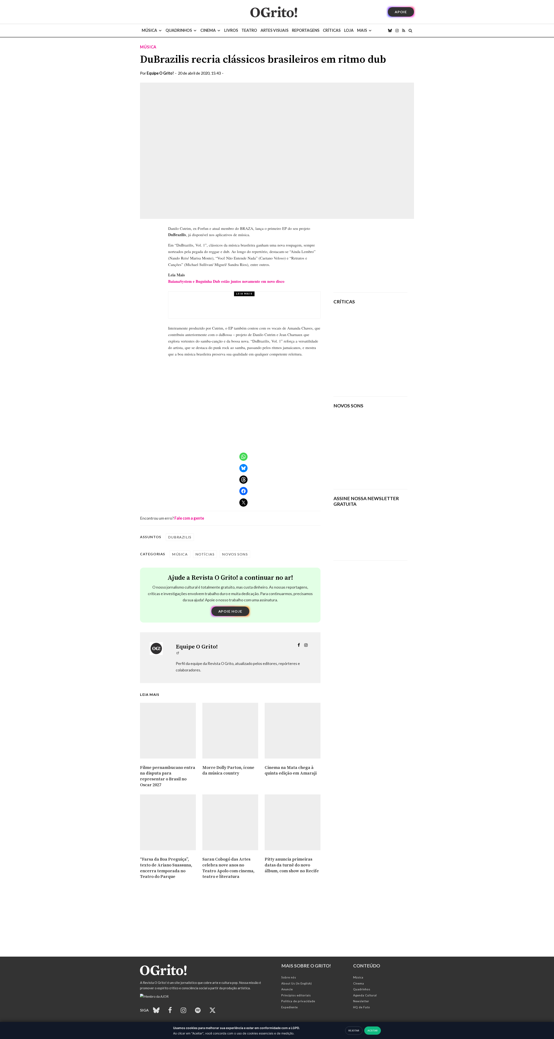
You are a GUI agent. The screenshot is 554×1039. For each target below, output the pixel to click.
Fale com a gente (189, 518)
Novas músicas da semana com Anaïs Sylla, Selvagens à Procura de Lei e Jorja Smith (364, 471)
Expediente (289, 1007)
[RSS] (403, 30)
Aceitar (372, 1030)
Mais (362, 30)
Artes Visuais (274, 30)
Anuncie (287, 989)
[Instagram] (397, 30)
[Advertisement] (370, 255)
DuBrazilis (180, 537)
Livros (231, 30)
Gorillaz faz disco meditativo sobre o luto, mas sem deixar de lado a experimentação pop (382, 348)
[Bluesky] (390, 30)
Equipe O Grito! (160, 73)
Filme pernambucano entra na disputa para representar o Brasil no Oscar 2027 (167, 776)
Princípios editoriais (296, 995)
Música (149, 30)
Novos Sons (235, 554)
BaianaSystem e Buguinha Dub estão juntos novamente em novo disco (226, 281)
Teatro (249, 30)
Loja (349, 30)
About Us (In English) (296, 983)
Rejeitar (353, 1030)
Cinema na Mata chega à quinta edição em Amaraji (291, 770)
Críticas (332, 30)
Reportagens (305, 30)
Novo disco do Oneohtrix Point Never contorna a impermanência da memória (384, 378)
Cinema (208, 30)
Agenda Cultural (365, 995)
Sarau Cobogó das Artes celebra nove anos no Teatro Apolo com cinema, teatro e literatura (228, 868)
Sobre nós (288, 977)
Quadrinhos (179, 30)
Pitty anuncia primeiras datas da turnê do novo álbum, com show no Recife (253, 309)
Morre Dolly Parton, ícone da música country (228, 770)
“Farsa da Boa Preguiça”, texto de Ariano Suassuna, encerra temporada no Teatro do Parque (166, 868)
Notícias (205, 554)
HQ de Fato (361, 1007)
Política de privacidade (298, 1001)
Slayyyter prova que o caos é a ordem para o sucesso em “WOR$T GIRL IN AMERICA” (383, 320)
